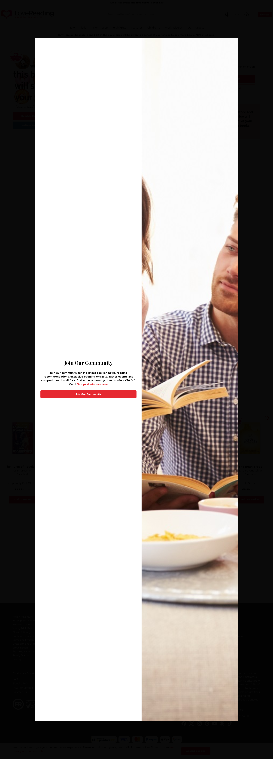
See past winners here (92, 384)
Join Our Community (88, 394)
